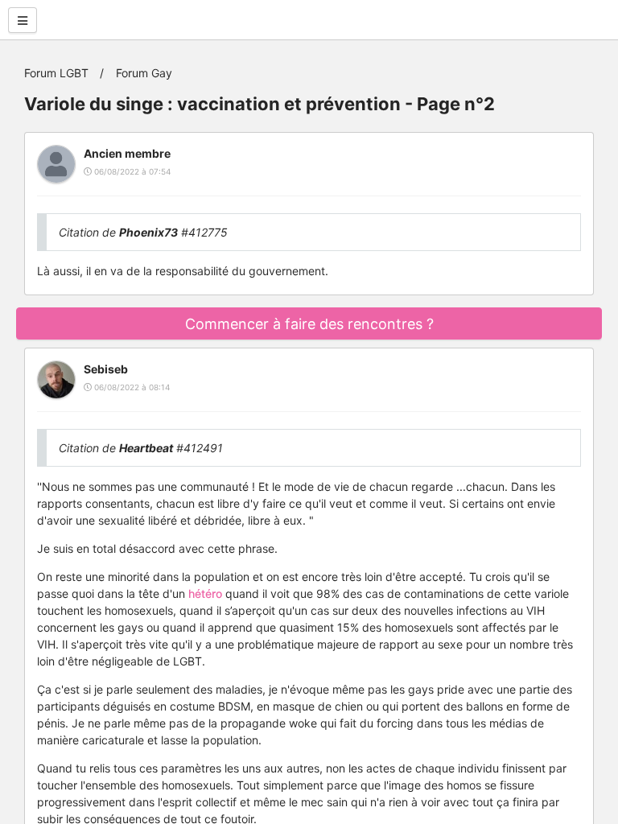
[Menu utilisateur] (22, 20)
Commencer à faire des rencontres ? (309, 323)
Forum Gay (144, 73)
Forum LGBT (56, 73)
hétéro (205, 593)
